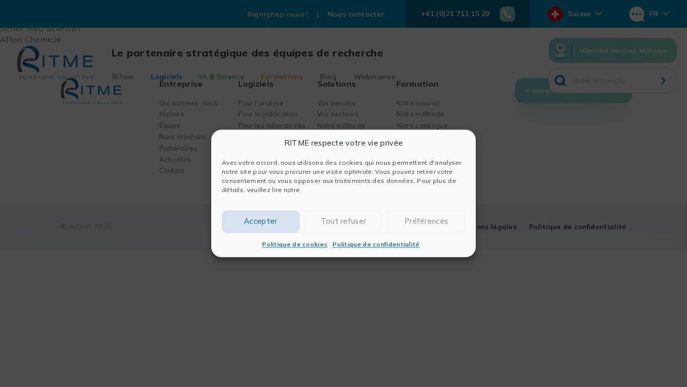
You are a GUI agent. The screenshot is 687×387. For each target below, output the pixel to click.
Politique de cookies (294, 244)
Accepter (260, 221)
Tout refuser (344, 221)
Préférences (426, 221)
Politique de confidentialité (375, 244)
